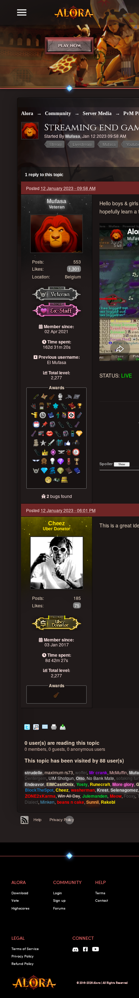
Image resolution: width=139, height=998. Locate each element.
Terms (100, 892)
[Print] (54, 726)
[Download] (63, 726)
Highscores (20, 908)
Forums (59, 908)
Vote (15, 900)
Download (19, 892)
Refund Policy (22, 963)
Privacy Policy (62, 820)
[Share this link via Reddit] (36, 726)
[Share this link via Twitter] (27, 726)
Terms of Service (25, 948)
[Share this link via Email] (45, 726)
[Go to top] (69, 820)
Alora (27, 113)
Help (37, 820)
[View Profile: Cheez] (56, 562)
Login (57, 892)
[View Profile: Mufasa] (56, 233)
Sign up (59, 900)
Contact (101, 900)
